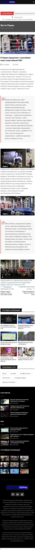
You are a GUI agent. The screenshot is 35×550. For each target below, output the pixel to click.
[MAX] (22, 494)
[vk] (17, 494)
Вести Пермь (9, 28)
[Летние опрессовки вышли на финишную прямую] (9, 336)
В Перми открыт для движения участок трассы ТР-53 (17, 13)
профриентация (25, 373)
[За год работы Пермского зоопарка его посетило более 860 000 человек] (14, 464)
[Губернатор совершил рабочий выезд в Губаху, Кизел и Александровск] (5, 471)
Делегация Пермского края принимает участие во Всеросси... (25, 327)
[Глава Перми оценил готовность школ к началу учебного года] (5, 458)
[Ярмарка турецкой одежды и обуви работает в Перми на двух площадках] (5, 464)
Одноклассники (20, 285)
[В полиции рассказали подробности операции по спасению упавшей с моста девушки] (24, 464)
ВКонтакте (10, 285)
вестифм (13, 373)
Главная (3, 28)
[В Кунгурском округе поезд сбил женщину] (26, 336)
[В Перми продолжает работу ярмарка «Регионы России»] (26, 351)
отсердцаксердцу (20, 378)
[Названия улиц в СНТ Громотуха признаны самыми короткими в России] (5, 408)
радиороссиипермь (8, 382)
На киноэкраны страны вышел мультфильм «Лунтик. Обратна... (8, 359)
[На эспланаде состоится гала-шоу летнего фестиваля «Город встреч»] (9, 319)
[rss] (13, 494)
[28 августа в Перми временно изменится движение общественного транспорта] (24, 471)
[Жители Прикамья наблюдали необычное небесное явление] (5, 414)
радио (4, 373)
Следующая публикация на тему (26, 288)
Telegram (3, 285)
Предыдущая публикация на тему (7, 288)
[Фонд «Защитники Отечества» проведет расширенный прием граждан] (24, 458)
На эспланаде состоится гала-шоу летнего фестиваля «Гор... (8, 327)
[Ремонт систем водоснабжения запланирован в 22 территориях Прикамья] (5, 443)
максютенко (6, 378)
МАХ (28, 283)
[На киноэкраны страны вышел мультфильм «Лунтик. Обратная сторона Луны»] (9, 351)
